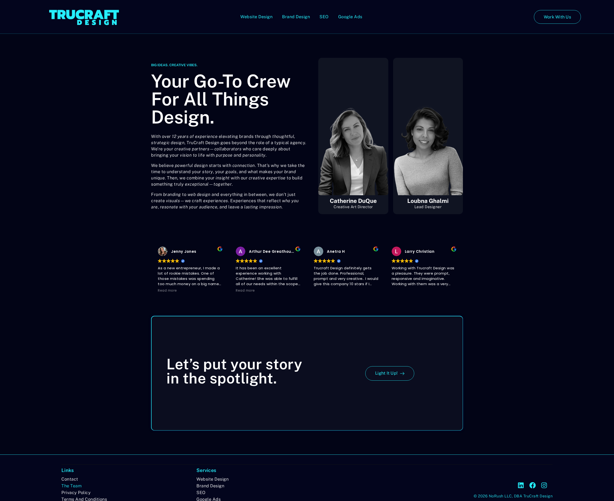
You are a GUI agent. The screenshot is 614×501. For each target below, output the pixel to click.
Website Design (256, 16)
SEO (324, 16)
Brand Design (296, 16)
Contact (69, 479)
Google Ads (350, 16)
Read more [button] (167, 291)
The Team (71, 485)
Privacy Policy (76, 492)
